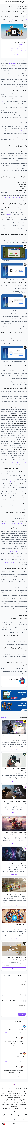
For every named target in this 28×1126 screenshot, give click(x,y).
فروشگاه (17, 1088)
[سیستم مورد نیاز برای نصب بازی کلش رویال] (14, 823)
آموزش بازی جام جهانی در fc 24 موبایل (16, 957)
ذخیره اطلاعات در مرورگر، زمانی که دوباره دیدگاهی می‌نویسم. (12, 1001)
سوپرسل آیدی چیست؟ (21, 44)
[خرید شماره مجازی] (14, 695)
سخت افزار (3, 1088)
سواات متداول (23, 56)
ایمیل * (24, 988)
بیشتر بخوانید (14, 749)
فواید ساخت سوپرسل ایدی (20, 52)
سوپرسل (15, 99)
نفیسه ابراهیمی (21, 773)
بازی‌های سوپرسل (13, 63)
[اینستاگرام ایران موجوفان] (4, 1115)
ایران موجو (9, 214)
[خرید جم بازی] (14, 706)
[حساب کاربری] (19, 1124)
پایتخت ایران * (22, 994)
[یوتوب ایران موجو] (26, 1115)
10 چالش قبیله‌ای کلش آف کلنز (8, 562)
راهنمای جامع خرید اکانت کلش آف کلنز (11, 197)
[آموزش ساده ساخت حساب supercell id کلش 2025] (14, 31)
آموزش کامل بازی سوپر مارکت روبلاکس (16, 894)
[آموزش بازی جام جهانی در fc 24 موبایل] (14, 949)
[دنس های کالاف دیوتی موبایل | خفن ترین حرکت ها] (14, 727)
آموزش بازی (12, 1088)
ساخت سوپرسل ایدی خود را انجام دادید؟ (17, 54)
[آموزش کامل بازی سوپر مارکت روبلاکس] (14, 885)
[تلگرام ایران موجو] (11, 1115)
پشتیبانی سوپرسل (8, 481)
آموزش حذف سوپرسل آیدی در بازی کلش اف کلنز (12, 523)
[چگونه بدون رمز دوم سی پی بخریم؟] (14, 854)
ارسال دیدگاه (22, 1014)
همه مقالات (3, 717)
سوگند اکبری (22, 740)
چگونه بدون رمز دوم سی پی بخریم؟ (17, 863)
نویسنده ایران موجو (13, 679)
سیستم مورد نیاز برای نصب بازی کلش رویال (15, 832)
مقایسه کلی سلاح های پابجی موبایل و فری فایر (14, 801)
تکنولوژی (8, 1088)
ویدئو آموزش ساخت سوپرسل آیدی (18, 50)
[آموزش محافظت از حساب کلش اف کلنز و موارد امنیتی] (14, 916)
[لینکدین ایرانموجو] (18, 1115)
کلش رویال (19, 131)
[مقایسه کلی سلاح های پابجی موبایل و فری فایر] (14, 792)
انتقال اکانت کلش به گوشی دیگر (17, 551)
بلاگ (23, 6)
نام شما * (24, 981)
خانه (26, 6)
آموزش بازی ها (18, 6)
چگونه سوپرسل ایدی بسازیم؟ (20, 46)
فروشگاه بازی (22, 1088)
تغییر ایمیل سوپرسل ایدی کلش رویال (18, 48)
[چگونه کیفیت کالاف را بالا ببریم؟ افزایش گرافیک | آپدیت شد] (14, 760)
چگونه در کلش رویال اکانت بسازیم (19, 462)
